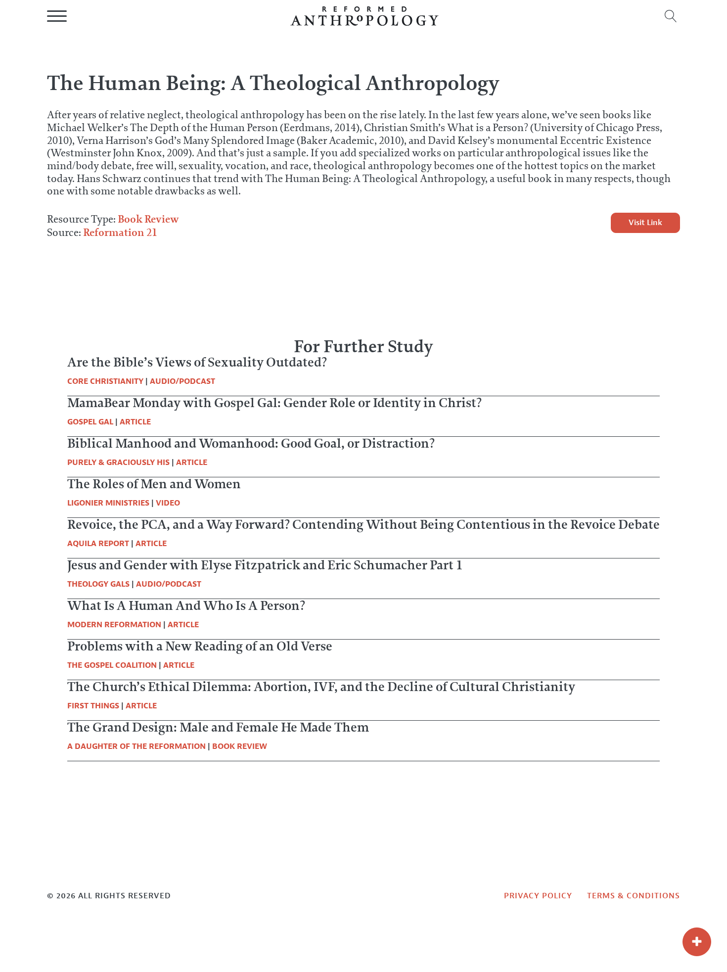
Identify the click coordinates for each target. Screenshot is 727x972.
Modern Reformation (114, 625)
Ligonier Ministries (108, 503)
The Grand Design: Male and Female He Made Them (218, 727)
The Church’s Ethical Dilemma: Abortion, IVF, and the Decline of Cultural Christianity (321, 686)
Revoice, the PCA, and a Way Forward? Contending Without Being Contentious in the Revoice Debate (363, 524)
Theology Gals (98, 584)
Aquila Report (98, 544)
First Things (93, 706)
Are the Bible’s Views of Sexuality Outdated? (197, 362)
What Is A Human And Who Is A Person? (186, 605)
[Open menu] (57, 16)
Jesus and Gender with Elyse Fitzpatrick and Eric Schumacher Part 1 (265, 564)
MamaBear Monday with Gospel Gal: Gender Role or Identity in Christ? (274, 402)
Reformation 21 (120, 232)
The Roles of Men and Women (154, 483)
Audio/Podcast (182, 381)
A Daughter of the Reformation (136, 746)
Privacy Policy (538, 896)
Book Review (148, 219)
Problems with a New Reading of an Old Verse (199, 646)
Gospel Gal (90, 422)
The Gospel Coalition (112, 665)
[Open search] (671, 16)
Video (168, 503)
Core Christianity (105, 381)
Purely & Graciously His (118, 462)
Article (135, 422)
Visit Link (645, 223)
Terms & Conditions (633, 896)
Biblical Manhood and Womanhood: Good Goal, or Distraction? (251, 443)
